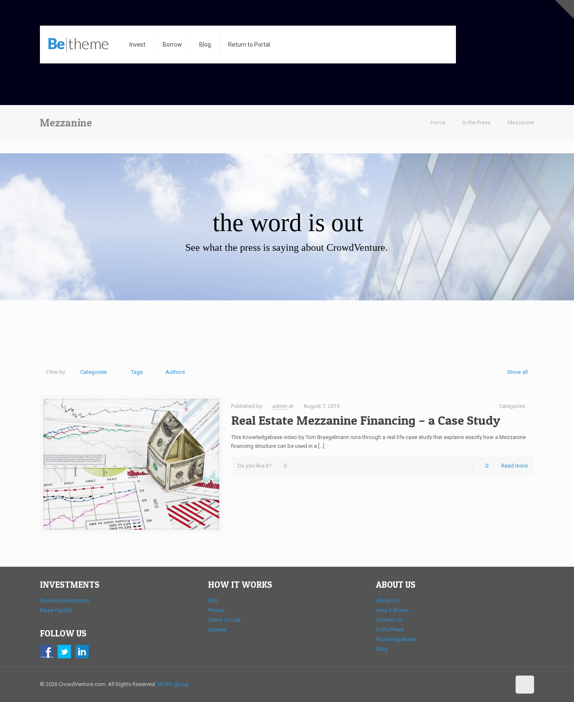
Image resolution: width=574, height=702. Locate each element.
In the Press (476, 122)
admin (279, 406)
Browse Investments (64, 600)
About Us (387, 600)
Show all (517, 372)
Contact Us (389, 620)
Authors (175, 372)
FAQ (213, 600)
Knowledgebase (396, 639)
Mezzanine (521, 122)
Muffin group (173, 684)
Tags (137, 372)
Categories (93, 372)
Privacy (216, 610)
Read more (514, 466)
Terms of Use (224, 620)
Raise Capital (55, 610)
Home (438, 122)
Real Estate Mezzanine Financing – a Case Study (365, 420)
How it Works (392, 610)
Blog (381, 649)
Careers (217, 629)
